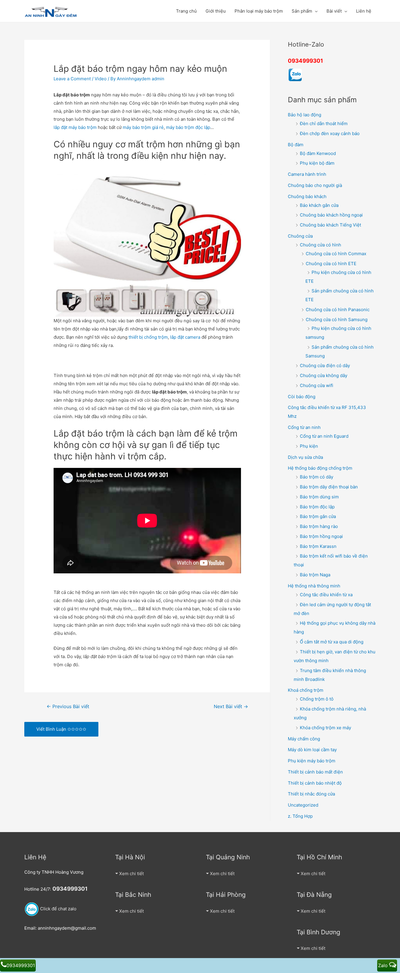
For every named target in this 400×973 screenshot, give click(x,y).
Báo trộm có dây (316, 477)
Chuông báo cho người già (315, 185)
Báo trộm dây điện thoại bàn (329, 487)
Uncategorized (303, 805)
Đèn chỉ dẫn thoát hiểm (324, 123)
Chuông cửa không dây (323, 375)
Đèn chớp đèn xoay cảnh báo (330, 133)
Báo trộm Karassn (318, 546)
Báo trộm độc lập (317, 506)
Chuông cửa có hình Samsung (336, 319)
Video (101, 78)
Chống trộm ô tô (317, 699)
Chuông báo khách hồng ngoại (331, 215)
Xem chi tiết (131, 873)
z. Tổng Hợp (300, 816)
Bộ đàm (295, 144)
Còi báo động (301, 396)
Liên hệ (363, 11)
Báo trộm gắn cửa (318, 516)
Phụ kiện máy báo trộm (311, 761)
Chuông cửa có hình (320, 245)
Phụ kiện (309, 446)
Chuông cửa (300, 236)
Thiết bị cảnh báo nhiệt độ (315, 783)
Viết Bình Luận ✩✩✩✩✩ (61, 729)
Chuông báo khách (307, 196)
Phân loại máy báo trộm (259, 11)
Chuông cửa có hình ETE (331, 263)
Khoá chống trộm (305, 690)
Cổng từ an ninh (304, 427)
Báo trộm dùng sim (319, 497)
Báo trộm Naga (315, 574)
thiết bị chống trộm (148, 337)
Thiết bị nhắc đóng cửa (311, 794)
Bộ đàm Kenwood (318, 153)
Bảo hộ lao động (304, 114)
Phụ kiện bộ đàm (317, 163)
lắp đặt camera (185, 337)
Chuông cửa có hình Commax (336, 253)
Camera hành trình (307, 174)
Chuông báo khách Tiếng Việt (330, 225)
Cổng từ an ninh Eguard (324, 436)
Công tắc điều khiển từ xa (326, 594)
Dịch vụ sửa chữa (305, 457)
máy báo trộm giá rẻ (143, 127)
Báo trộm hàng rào (319, 526)
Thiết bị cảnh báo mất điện (315, 772)
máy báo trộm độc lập (188, 127)
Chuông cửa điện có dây (325, 365)
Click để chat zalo (57, 908)
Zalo (383, 965)
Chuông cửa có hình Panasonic (338, 309)
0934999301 (305, 60)
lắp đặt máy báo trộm (75, 127)
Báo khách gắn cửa (319, 205)
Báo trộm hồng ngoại (321, 536)
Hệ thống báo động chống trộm (320, 468)
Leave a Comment (72, 78)
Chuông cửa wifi (316, 385)
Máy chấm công (304, 739)
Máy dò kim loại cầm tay (312, 749)
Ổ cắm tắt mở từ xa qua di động (331, 642)
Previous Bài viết (68, 706)
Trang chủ (186, 11)
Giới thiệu (216, 11)
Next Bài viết (231, 706)
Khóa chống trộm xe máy (325, 727)
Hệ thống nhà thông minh (314, 586)
